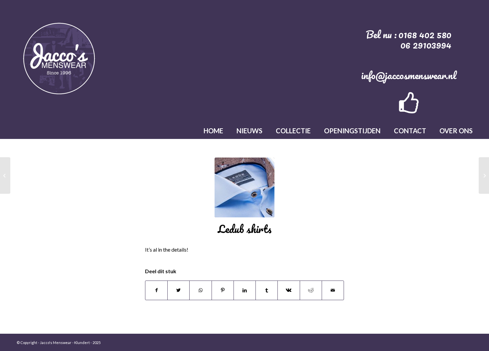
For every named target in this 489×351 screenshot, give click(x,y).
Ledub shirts (244, 229)
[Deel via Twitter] (178, 290)
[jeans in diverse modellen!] (484, 175)
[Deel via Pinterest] (223, 290)
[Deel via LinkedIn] (244, 290)
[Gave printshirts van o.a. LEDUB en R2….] (5, 175)
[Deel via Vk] (288, 290)
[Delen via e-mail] (333, 290)
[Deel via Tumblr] (266, 290)
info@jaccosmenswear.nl (408, 75)
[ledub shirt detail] (244, 187)
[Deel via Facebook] (156, 290)
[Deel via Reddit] (311, 290)
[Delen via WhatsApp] (200, 290)
